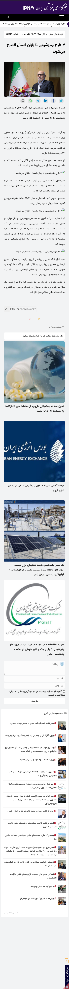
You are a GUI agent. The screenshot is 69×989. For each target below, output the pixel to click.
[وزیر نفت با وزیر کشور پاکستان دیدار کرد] (62, 901)
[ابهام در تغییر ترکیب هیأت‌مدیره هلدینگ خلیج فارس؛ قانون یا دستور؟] (62, 825)
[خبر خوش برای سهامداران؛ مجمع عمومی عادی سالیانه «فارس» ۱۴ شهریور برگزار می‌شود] (62, 786)
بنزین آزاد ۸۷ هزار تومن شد (42, 886)
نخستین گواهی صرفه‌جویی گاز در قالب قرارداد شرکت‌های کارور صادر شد (30, 863)
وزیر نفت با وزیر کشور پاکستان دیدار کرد (36, 898)
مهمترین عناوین (55, 327)
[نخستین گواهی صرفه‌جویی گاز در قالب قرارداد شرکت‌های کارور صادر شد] (62, 864)
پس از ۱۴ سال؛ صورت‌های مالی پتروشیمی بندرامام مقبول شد (31, 837)
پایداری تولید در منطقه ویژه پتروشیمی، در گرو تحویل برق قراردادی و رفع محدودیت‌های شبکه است (31, 749)
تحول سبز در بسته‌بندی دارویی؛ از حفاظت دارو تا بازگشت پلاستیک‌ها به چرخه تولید (34, 408)
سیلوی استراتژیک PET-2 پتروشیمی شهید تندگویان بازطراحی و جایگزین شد (33, 773)
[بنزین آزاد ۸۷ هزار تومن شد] (62, 889)
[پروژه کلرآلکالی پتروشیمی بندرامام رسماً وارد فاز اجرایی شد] (62, 738)
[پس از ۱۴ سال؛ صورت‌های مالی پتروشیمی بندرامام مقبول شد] (62, 837)
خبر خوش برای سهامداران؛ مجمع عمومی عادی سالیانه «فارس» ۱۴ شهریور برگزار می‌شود (32, 785)
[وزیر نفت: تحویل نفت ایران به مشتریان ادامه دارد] (62, 725)
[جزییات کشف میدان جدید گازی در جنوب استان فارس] (62, 813)
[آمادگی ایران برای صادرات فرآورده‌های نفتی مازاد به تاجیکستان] (62, 876)
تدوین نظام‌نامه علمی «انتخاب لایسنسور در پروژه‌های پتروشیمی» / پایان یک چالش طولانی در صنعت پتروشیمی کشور (36, 649)
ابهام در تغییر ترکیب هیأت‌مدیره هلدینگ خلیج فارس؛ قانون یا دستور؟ (32, 824)
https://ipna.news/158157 (20, 309)
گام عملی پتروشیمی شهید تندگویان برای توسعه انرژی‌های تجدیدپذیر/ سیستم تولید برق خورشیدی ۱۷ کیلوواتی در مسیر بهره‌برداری (36, 570)
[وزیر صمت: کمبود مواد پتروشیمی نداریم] (62, 762)
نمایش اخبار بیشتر (11, 912)
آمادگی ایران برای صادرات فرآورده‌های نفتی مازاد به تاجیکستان (33, 876)
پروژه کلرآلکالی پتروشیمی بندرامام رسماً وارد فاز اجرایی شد (29, 735)
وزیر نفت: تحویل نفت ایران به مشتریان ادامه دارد (32, 723)
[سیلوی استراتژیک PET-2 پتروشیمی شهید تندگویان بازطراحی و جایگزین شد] (62, 774)
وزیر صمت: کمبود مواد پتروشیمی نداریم (37, 759)
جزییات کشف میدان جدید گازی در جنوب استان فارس (31, 811)
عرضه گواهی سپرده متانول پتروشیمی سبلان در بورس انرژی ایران (36, 488)
